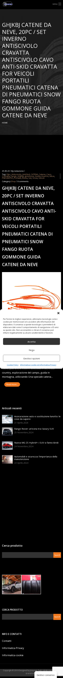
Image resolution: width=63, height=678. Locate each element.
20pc (8, 174)
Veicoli (41, 178)
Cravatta (6, 176)
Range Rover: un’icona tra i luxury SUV (34, 428)
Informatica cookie (12, 655)
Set (29, 178)
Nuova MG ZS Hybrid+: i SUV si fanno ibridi (36, 442)
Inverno (45, 176)
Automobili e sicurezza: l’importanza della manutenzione (35, 458)
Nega (31, 349)
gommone (29, 176)
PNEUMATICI (7, 178)
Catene (42, 174)
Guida (38, 176)
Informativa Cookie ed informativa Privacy (38, 365)
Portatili (17, 178)
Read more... (12, 384)
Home (5, 122)
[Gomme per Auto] (31, 4)
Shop (13, 181)
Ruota (25, 178)
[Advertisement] (31, 505)
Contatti (6, 641)
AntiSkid (26, 174)
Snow (35, 178)
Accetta (31, 341)
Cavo (48, 174)
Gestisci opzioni (31, 358)
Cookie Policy (13, 365)
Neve (52, 176)
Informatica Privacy (13, 648)
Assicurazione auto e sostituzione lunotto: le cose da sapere (37, 417)
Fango (14, 176)
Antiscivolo (16, 174)
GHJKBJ (20, 176)
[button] (58, 313)
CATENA (34, 174)
